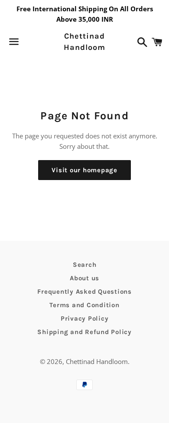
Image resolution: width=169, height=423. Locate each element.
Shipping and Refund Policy (84, 332)
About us (84, 278)
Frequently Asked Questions (84, 291)
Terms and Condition (84, 305)
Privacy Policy (85, 318)
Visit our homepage (84, 170)
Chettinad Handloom (84, 41)
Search (85, 265)
